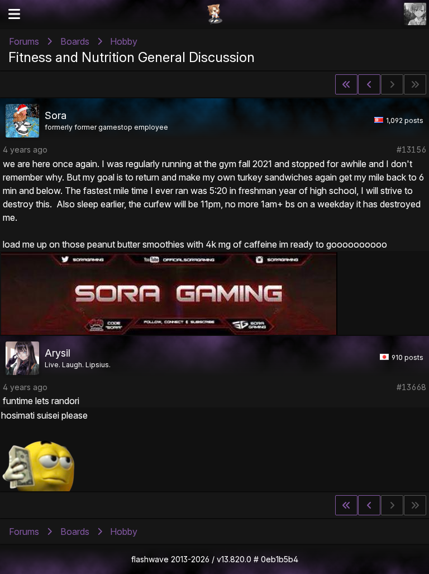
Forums (24, 41)
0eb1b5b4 (279, 559)
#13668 (411, 387)
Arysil (57, 353)
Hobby (123, 41)
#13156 (411, 149)
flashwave (150, 559)
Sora (55, 115)
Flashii (214, 14)
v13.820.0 (234, 559)
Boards (74, 41)
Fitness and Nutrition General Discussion (131, 57)
